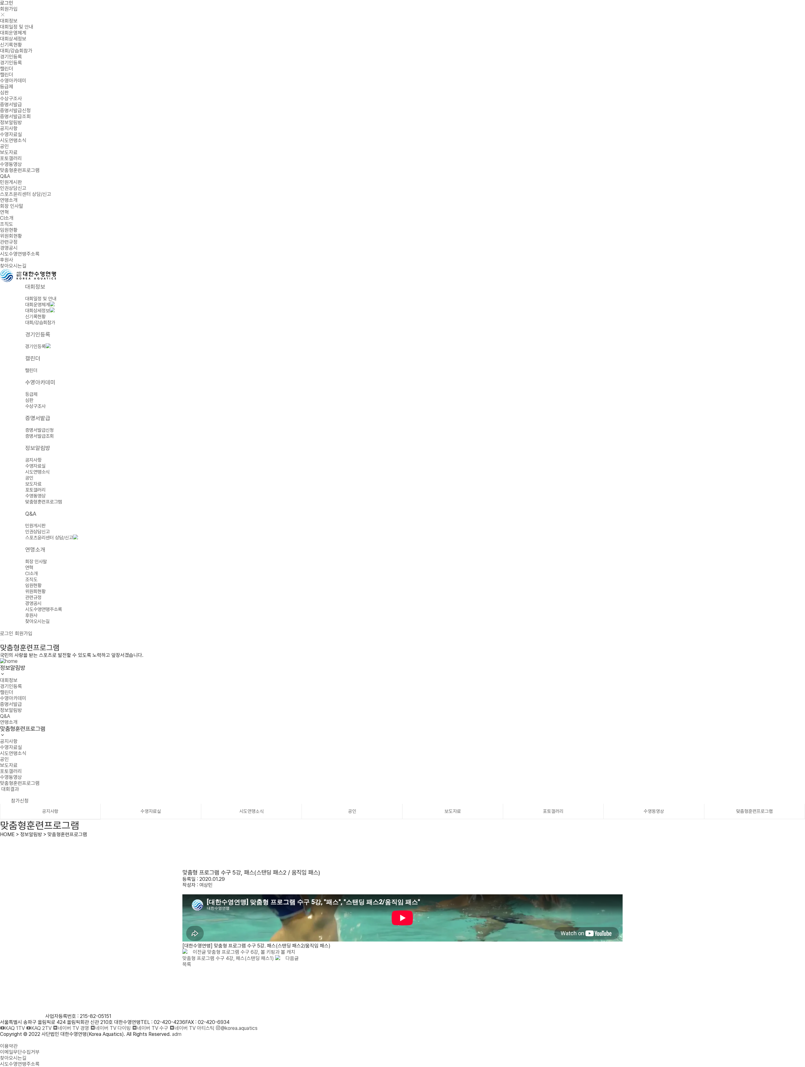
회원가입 (9, 9)
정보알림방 (11, 122)
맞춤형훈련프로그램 (20, 170)
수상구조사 (11, 99)
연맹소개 (9, 200)
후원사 (6, 260)
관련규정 (9, 242)
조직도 (6, 224)
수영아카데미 (13, 81)
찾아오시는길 (13, 266)
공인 (4, 146)
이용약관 (9, 1046)
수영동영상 (11, 164)
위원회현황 (11, 236)
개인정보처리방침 (17, 1040)
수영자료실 (11, 134)
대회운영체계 (13, 33)
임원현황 (9, 230)
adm (176, 1034)
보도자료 (9, 152)
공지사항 (9, 128)
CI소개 (7, 218)
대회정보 (9, 21)
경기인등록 (11, 57)
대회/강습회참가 (16, 51)
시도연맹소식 (13, 140)
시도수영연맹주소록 (20, 254)
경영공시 (9, 248)
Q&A (5, 176)
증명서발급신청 (15, 111)
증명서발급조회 (15, 116)
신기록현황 (11, 45)
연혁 (4, 212)
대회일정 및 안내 (16, 27)
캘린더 (6, 69)
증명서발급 (11, 105)
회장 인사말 (11, 206)
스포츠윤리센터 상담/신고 (25, 194)
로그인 (6, 3)
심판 (4, 93)
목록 (186, 964)
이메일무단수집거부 (20, 1052)
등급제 (6, 87)
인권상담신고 (13, 188)
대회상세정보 (13, 39)
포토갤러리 (11, 158)
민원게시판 (11, 182)
